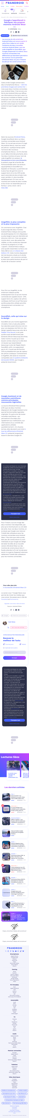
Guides (12, 6)
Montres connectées (19, 615)
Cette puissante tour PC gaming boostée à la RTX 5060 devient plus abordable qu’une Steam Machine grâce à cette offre (18, 869)
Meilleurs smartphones (8, 1090)
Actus (2, 6)
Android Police (20, 137)
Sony (14, 1026)
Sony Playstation (14, 980)
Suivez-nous (5, 35)
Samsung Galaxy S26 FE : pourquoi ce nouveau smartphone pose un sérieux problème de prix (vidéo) (18, 881)
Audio (14, 1034)
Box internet (6, 1103)
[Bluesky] (23, 951)
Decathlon (14, 1080)
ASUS (14, 971)
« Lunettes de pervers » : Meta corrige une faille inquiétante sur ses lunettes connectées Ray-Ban (18, 904)
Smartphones (14, 954)
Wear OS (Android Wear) (17, 17)
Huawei (15, 959)
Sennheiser (14, 1044)
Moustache (14, 1083)
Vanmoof (14, 1087)
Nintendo (14, 977)
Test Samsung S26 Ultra (19, 1103)
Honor (14, 992)
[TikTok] (21, 951)
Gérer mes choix (15, 517)
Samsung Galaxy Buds (14, 1043)
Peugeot (14, 1009)
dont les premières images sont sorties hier (14, 86)
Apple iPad (14, 1066)
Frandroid (4, 599)
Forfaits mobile (22, 1090)
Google (6, 615)
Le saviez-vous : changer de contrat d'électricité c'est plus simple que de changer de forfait (13, 775)
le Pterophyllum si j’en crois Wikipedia (13, 159)
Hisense (14, 1019)
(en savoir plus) (7, 494)
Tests (7, 6)
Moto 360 (4, 188)
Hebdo (23, 644)
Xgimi (14, 1029)
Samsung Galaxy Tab (14, 1072)
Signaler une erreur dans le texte (14, 603)
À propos (14, 1107)
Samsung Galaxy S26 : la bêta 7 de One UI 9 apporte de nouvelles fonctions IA (18, 857)
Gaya (14, 1082)
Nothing (14, 1041)
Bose (14, 1037)
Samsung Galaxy (14, 963)
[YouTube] (16, 951)
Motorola (14, 960)
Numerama (14, 599)
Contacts (14, 1109)
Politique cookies (12, 717)
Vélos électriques (14, 1077)
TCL (15, 1027)
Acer (14, 987)
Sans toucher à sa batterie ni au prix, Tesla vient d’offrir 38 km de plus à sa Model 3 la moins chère (18, 797)
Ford (14, 1006)
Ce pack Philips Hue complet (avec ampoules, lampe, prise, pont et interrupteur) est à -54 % (18, 809)
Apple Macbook (14, 988)
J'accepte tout (15, 720)
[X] (6, 951)
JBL (15, 1040)
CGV (14, 1113)
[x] (8, 627)
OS (7, 17)
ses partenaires (7, 502)
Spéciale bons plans (11, 648)
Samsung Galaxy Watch (14, 1059)
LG (14, 1020)
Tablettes (14, 1064)
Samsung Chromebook (14, 996)
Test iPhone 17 (22, 1093)
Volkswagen (14, 1013)
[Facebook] (11, 951)
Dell (14, 989)
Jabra (14, 1038)
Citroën (15, 1005)
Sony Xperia (14, 964)
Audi (14, 1002)
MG (14, 1008)
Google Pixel (14, 957)
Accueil (3, 17)
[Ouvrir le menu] (2, 2)
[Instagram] (8, 951)
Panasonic (14, 1022)
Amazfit (14, 1052)
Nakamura (14, 1085)
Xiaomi (14, 966)
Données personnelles (14, 1111)
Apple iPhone (14, 956)
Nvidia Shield (14, 978)
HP (14, 994)
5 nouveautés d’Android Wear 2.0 (14, 587)
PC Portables (14, 985)
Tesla (14, 1012)
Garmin (14, 1057)
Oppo (14, 961)
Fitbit (14, 1055)
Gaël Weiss (11, 622)
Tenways (14, 1086)
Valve (14, 981)
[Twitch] (18, 951)
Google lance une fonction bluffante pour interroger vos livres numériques (17, 892)
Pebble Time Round (8, 332)
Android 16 (22, 1097)
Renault (14, 1010)
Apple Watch (14, 1054)
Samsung (14, 1024)
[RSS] (13, 951)
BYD (14, 1003)
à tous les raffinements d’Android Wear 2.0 (13, 431)
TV (14, 1017)
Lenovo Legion (14, 974)
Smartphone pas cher (9, 1093)
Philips (14, 1023)
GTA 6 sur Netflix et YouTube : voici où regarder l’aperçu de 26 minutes (17, 916)
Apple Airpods (14, 1036)
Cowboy (14, 1079)
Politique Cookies (14, 1110)
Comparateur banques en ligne (14, 1100)
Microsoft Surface (14, 995)
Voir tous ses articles (17, 627)
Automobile (14, 1000)
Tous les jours (9, 644)
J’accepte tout (15, 513)
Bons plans (19, 6)
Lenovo (14, 991)
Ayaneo (15, 973)
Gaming (14, 969)
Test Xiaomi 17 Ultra (9, 1097)
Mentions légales (14, 1106)
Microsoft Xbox (14, 975)
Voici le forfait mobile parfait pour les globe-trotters (17, 832)
